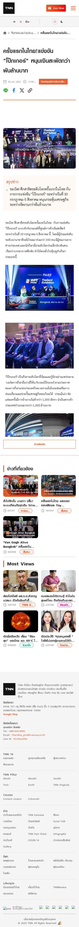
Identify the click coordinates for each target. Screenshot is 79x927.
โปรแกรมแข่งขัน (36, 860)
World (6, 778)
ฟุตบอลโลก (58, 867)
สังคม (64, 510)
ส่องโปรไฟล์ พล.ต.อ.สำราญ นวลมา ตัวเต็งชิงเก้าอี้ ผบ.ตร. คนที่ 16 (20, 598)
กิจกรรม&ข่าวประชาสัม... (53, 81)
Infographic (59, 834)
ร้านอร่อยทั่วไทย (11, 887)
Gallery (7, 846)
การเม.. (25, 510)
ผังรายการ (8, 764)
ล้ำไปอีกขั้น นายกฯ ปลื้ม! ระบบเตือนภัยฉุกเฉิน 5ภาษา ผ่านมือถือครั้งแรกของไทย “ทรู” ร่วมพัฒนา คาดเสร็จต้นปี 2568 (19, 503)
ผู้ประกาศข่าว (59, 758)
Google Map (10, 714)
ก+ (28, 21)
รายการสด (8, 758)
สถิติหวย (32, 893)
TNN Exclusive (36, 815)
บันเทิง (31, 827)
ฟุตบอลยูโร (33, 867)
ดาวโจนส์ (7, 840)
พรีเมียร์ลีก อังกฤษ (62, 860)
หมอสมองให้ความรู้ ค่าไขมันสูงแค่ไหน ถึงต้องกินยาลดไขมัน (58, 598)
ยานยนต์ (7, 834)
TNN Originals (61, 785)
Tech (6, 785)
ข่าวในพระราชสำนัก (12, 815)
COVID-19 (33, 840)
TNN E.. (27, 604)
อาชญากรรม (9, 827)
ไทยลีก (6, 873)
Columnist (33, 799)
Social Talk (59, 821)
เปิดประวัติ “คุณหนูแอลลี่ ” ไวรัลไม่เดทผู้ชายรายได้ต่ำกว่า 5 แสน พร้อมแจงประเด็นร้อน (57, 638)
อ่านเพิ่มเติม (39, 444)
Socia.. (64, 645)
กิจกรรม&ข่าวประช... (23, 32)
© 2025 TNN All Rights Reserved (37, 923)
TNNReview (59, 887)
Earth (27, 645)
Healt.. (64, 604)
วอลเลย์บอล (9, 867)
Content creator (12, 799)
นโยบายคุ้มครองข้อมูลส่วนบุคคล (40, 919)
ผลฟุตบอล (8, 860)
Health (57, 778)
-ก (14, 21)
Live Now (58, 8)
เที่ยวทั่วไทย (34, 887)
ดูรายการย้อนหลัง (37, 758)
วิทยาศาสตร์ (34, 821)
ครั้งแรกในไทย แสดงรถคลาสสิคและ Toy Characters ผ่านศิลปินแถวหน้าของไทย (58, 503)
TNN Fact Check (37, 834)
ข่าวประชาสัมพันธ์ (61, 840)
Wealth (32, 778)
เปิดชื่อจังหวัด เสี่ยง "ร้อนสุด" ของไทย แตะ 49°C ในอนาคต (20, 638)
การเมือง (7, 821)
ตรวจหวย (8, 893)
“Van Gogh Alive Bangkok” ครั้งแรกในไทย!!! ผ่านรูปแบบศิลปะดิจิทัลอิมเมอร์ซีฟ (18, 544)
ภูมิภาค (56, 827)
